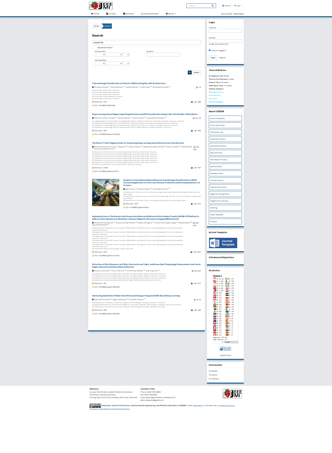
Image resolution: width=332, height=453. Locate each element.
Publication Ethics (218, 139)
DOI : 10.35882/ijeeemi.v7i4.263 (107, 134)
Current (112, 13)
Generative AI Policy (218, 146)
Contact (213, 221)
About (171, 13)
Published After (100, 51)
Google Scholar (217, 92)
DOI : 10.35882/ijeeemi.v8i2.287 (107, 287)
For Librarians (214, 379)
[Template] (225, 242)
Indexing (213, 208)
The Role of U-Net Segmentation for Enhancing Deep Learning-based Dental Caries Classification (138, 143)
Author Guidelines (217, 118)
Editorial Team (216, 166)
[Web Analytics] (225, 349)
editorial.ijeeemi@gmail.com (152, 400)
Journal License (216, 180)
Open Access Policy (218, 187)
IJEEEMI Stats (225, 355)
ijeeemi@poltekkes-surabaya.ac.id (160, 397)
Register (227, 6)
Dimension (215, 95)
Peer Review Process (218, 160)
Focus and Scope (217, 125)
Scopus (214, 98)
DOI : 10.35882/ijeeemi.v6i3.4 (137, 207)
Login (238, 6)
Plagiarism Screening (219, 201)
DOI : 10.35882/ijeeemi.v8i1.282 (106, 314)
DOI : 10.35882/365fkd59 (104, 105)
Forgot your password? (218, 44)
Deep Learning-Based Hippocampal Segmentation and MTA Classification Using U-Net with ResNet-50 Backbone (145, 114)
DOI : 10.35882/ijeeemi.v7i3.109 (106, 256)
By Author (150, 51)
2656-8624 (197, 405)
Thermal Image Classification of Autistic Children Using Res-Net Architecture (128, 83)
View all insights (216, 102)
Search (196, 72)
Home (96, 13)
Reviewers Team (216, 173)
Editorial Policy (216, 153)
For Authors (213, 375)
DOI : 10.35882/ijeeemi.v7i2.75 (106, 171)
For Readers (213, 371)
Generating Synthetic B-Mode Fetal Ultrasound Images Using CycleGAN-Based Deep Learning (136, 296)
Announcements (151, 13)
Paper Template (216, 215)
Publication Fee (216, 132)
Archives (129, 13)
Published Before (100, 60)
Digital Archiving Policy (219, 194)
